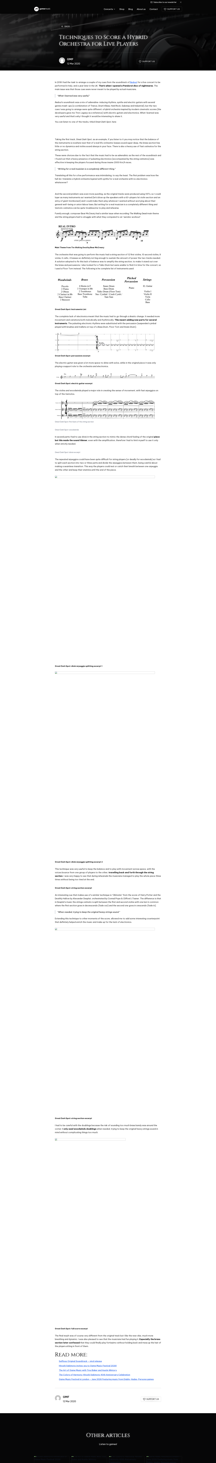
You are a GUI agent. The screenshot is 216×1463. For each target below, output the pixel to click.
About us (141, 9)
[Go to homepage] (42, 9)
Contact (154, 9)
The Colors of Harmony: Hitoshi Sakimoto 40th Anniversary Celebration (94, 1374)
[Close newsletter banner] (181, 2)
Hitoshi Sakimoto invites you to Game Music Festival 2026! (88, 1365)
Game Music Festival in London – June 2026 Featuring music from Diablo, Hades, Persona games (106, 1379)
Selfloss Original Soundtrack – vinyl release (80, 1361)
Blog (130, 9)
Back (67, 26)
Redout (133, 82)
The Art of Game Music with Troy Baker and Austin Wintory (88, 1370)
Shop (121, 9)
